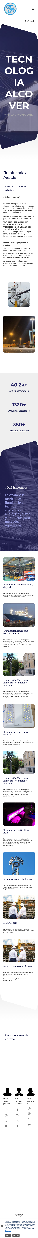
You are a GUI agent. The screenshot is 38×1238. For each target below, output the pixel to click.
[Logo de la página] (10, 8)
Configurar (8, 1231)
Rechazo (16, 1235)
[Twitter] (6, 1120)
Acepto (8, 1235)
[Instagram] (6, 1115)
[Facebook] (6, 1110)
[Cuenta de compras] (33, 21)
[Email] (6, 1126)
